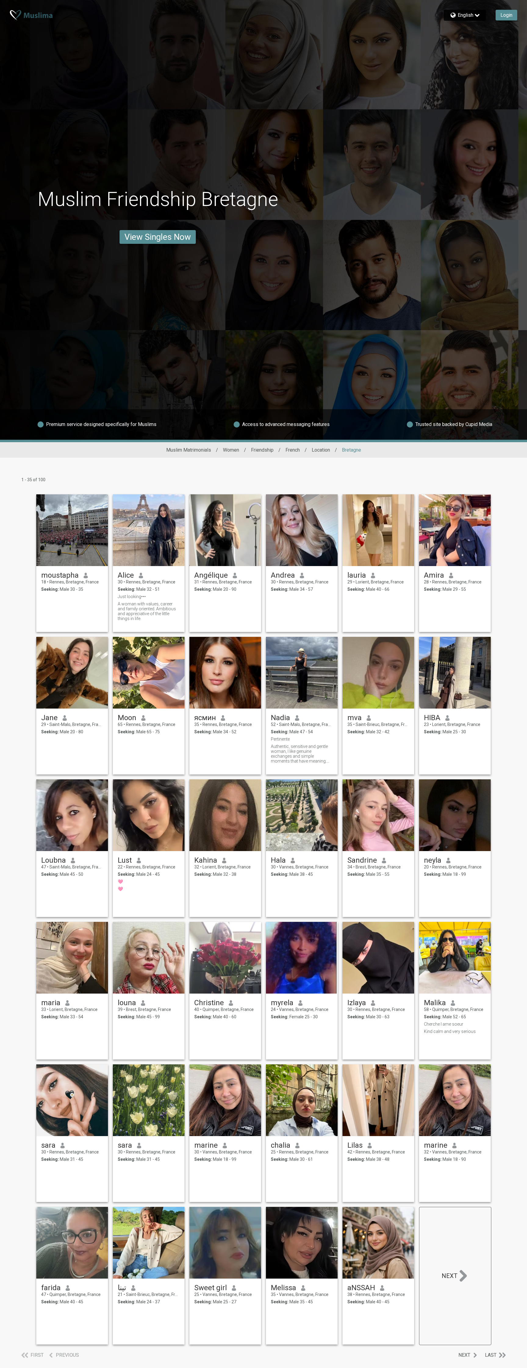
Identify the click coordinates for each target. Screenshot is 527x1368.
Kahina (205, 860)
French (292, 450)
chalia (280, 1145)
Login (506, 15)
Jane (49, 717)
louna (127, 1002)
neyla (432, 860)
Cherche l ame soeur (443, 1024)
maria (50, 1002)
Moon (127, 717)
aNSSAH (361, 1287)
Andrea (283, 575)
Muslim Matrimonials (188, 450)
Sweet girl (210, 1287)
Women (231, 450)
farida (51, 1287)
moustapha (60, 575)
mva (354, 717)
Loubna (53, 860)
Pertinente (280, 739)
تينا (122, 1287)
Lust (125, 860)
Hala (278, 860)
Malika (435, 1002)
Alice (126, 575)
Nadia (280, 717)
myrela (282, 1002)
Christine (209, 1002)
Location (321, 450)
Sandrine (362, 860)
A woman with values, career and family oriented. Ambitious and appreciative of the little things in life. (147, 611)
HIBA (432, 717)
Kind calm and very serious (450, 1031)
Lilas (355, 1145)
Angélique (211, 575)
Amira (434, 575)
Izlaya (356, 1002)
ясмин (205, 717)
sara (48, 1145)
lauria (356, 575)
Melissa (283, 1287)
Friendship (262, 450)
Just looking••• (132, 596)
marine (206, 1145)
